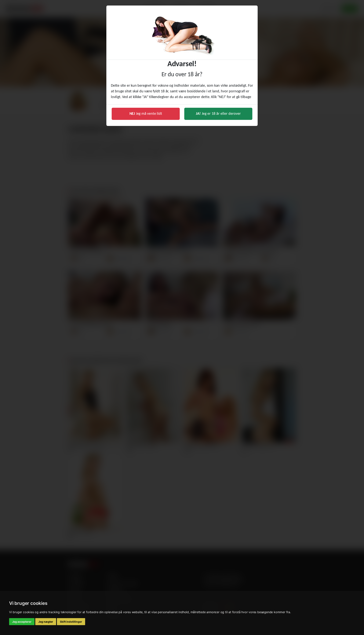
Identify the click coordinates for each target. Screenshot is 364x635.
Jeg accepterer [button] (21, 621)
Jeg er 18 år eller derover (218, 114)
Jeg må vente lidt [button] (145, 114)
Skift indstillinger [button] (71, 621)
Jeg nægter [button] (45, 621)
